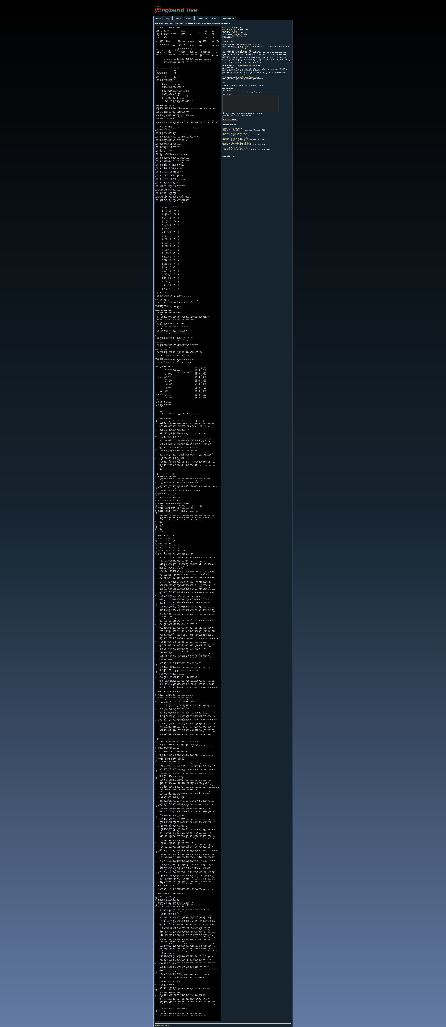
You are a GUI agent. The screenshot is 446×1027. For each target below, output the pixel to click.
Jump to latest (228, 41)
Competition (202, 19)
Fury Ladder (235, 34)
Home (158, 19)
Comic (215, 19)
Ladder (177, 19)
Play (167, 19)
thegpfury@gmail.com (245, 77)
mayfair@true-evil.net (245, 44)
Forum (189, 19)
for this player (238, 36)
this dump (229, 31)
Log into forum (256, 92)
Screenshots (228, 19)
